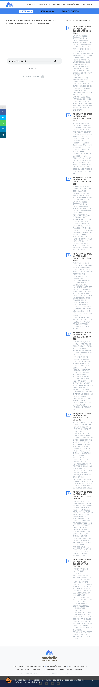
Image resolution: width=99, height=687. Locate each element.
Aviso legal (17, 666)
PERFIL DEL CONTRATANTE (71, 669)
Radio (59, 5)
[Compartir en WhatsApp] (3, 123)
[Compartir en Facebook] (3, 112)
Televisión (40, 5)
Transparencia (50, 669)
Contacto (36, 669)
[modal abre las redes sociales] (3, 135)
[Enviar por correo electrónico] (3, 129)
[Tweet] (3, 117)
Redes (79, 5)
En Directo (88, 5)
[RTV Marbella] (9, 4)
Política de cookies (78, 666)
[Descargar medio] (42, 76)
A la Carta (51, 5)
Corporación (69, 5)
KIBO (54, 674)
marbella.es (23, 669)
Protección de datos (56, 666)
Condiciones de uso (35, 666)
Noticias (31, 5)
